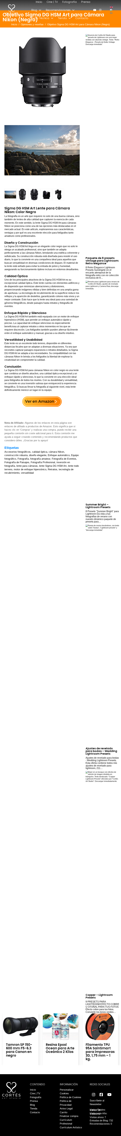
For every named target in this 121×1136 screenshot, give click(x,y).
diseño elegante (37, 455)
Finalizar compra (69, 1116)
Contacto (81, 18)
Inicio (39, 2)
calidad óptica (39, 451)
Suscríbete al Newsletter (97, 1102)
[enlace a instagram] (100, 10)
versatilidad (27, 472)
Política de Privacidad (65, 1103)
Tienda (62, 18)
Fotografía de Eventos (64, 458)
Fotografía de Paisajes (16, 462)
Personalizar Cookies (67, 1091)
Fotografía (69, 2)
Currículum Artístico (71, 1127)
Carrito (63, 1112)
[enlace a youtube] (94, 10)
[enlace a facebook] (101, 1095)
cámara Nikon (56, 451)
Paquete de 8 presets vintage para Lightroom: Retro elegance (102, 260)
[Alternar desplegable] (40, 10)
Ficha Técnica (40, 18)
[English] (111, 7)
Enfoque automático (59, 455)
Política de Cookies (70, 1097)
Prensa (85, 2)
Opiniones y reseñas (32, 24)
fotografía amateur (40, 458)
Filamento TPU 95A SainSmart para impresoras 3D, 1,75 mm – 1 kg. (100, 1051)
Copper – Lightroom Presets (99, 996)
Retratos (52, 469)
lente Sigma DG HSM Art (53, 465)
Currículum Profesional (66, 1122)
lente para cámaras (27, 465)
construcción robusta (16, 455)
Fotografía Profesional (43, 462)
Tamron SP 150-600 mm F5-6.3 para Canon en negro (19, 1050)
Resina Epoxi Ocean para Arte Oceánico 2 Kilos (60, 1048)
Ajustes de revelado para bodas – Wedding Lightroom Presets (101, 751)
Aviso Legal (66, 1108)
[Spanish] (111, 11)
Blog (34, 10)
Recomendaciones (58, 10)
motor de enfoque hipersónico (30, 469)
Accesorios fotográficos (17, 451)
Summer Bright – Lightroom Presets (98, 506)
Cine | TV (52, 2)
